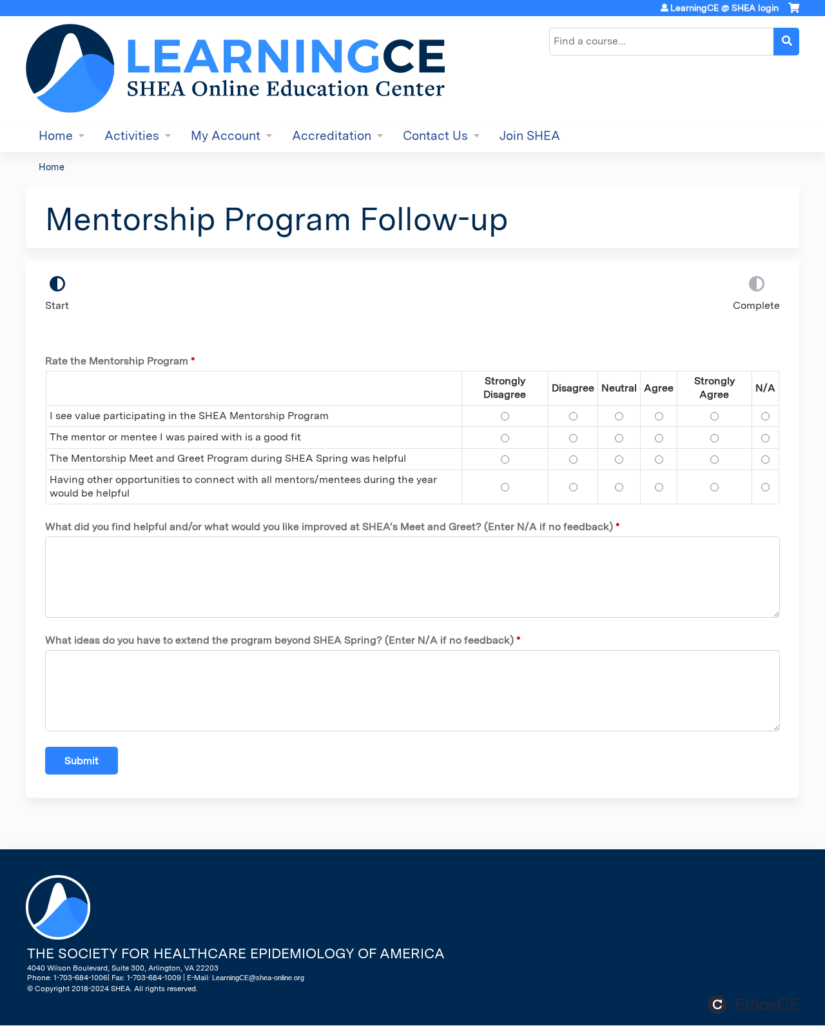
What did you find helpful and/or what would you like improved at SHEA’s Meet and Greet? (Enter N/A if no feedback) (329, 526)
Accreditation (331, 135)
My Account (225, 135)
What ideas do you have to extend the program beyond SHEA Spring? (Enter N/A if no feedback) (279, 640)
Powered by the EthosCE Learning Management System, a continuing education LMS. (753, 1004)
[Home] (235, 68)
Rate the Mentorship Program (116, 361)
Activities (131, 135)
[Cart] (793, 12)
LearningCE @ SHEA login (724, 7)
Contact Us (435, 135)
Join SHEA (530, 135)
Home (56, 135)
